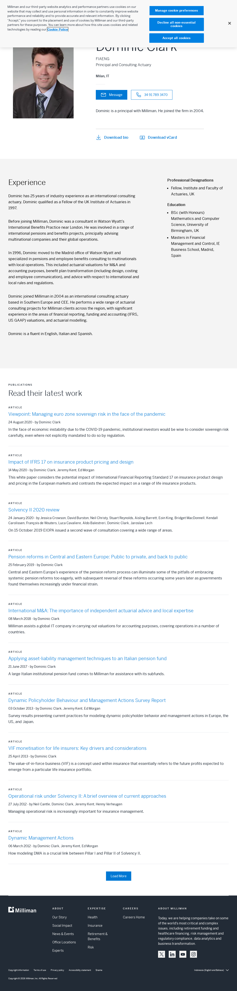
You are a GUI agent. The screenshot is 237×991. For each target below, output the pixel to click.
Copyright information (18, 970)
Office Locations (64, 942)
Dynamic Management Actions (41, 838)
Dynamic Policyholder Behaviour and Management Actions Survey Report (87, 700)
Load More (119, 876)
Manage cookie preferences (176, 10)
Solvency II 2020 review (33, 510)
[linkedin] (172, 954)
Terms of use (40, 970)
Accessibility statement (80, 970)
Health (92, 917)
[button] (161, 954)
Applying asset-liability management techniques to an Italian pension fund (87, 659)
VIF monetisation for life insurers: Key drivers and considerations (77, 748)
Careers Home (134, 917)
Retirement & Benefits (98, 936)
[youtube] (182, 954)
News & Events (63, 934)
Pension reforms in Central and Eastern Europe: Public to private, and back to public (98, 557)
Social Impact (62, 925)
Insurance (95, 925)
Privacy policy (57, 970)
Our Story (59, 917)
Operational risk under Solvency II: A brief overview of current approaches (87, 796)
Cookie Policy (57, 29)
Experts (58, 950)
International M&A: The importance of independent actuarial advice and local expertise (100, 611)
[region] (118, 23)
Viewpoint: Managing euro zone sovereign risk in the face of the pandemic (86, 414)
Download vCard (162, 137)
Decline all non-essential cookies (176, 24)
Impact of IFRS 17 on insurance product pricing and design (71, 462)
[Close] (230, 23)
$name (99, 970)
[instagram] (193, 954)
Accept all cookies (176, 38)
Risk (91, 947)
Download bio (116, 137)
